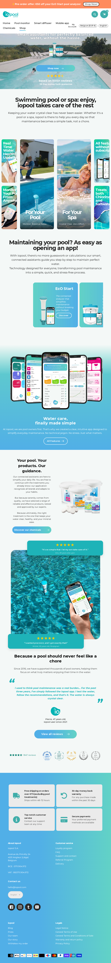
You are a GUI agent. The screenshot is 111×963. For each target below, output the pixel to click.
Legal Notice (62, 928)
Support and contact (66, 856)
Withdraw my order (18, 943)
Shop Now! (91, 4)
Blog (10, 928)
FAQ (58, 852)
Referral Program (64, 860)
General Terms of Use (66, 932)
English (103, 26)
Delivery (60, 863)
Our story (13, 939)
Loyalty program (64, 848)
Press (10, 932)
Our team (13, 935)
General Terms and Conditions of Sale (74, 935)
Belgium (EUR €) (88, 26)
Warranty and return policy (69, 939)
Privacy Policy (63, 943)
